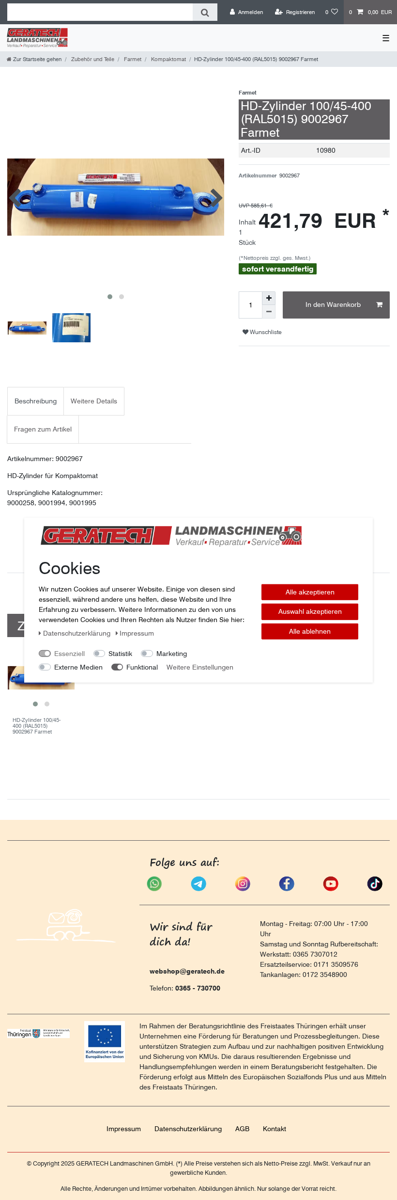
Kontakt (274, 1129)
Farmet (131, 59)
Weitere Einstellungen (200, 667)
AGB (242, 1129)
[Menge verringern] (268, 312)
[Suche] (205, 12)
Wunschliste (265, 332)
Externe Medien (78, 667)
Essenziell (69, 653)
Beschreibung (36, 401)
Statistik (120, 653)
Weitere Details (94, 401)
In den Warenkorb (333, 304)
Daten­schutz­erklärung (188, 1129)
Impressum (124, 1129)
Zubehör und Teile (92, 59)
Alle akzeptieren (310, 591)
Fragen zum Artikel (43, 429)
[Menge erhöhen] (268, 298)
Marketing (171, 653)
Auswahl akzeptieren (310, 611)
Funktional (142, 667)
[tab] (35, 401)
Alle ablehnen (310, 631)
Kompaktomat (168, 59)
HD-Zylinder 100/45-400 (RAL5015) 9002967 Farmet (37, 726)
